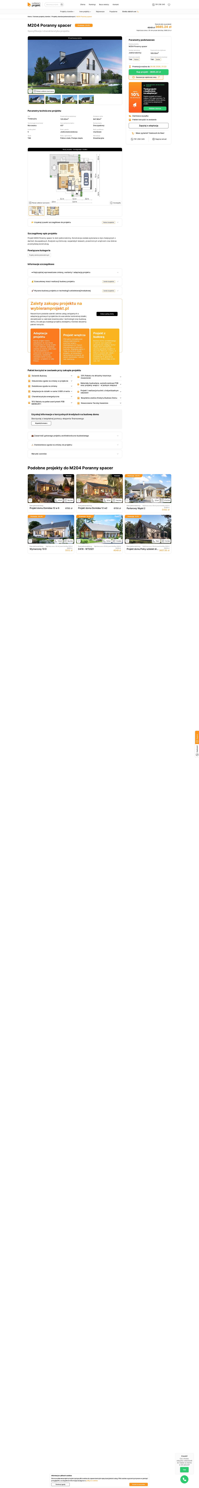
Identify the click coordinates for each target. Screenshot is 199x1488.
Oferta (82, 4)
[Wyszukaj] (61, 4)
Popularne (113, 11)
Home (30, 16)
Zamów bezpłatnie (108, 281)
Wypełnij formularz (41, 423)
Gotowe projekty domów (41, 16)
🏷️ (130, 11)
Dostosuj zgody (60, 1484)
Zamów (158, 59)
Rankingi (92, 4)
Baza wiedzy (104, 4)
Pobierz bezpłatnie (108, 222)
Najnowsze (100, 11)
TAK (184, 1470)
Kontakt (116, 4)
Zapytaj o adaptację (148, 125)
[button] (184, 1479)
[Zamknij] (194, 1453)
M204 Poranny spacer (83, 16)
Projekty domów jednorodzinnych (63, 16)
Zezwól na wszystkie (138, 1484)
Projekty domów (66, 11)
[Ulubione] (169, 4)
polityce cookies (92, 1481)
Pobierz (136, 59)
